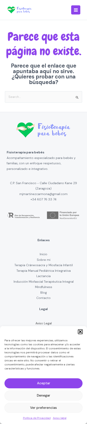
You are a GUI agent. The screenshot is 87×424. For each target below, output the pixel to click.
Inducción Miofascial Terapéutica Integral (44, 282)
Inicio (43, 254)
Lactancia (43, 276)
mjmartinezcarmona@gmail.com (43, 194)
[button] (80, 331)
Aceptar (43, 383)
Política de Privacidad (37, 418)
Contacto (43, 298)
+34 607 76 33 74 (43, 199)
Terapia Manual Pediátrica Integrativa (44, 271)
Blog (43, 292)
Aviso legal (59, 418)
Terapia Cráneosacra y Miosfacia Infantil (43, 265)
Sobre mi (43, 260)
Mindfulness (43, 287)
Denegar (43, 395)
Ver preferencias (43, 407)
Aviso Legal (43, 323)
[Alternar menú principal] (75, 9)
